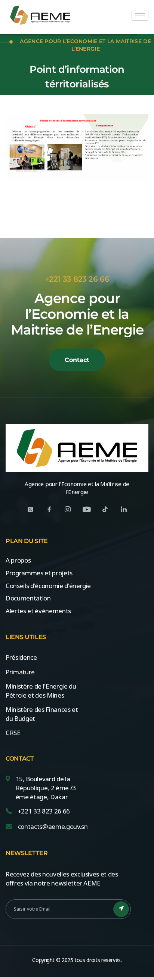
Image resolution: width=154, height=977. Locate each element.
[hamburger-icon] (140, 15)
